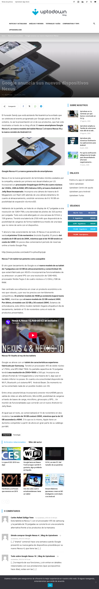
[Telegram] (41, 106)
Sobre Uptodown (76, 184)
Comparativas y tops (71, 24)
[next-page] (7, 501)
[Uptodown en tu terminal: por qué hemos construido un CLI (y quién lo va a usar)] (73, 113)
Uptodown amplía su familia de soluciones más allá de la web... (88, 128)
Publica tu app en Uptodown (81, 180)
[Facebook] (74, 2)
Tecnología (16, 435)
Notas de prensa (7, 2)
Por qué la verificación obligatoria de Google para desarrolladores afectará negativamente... (88, 157)
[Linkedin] (82, 2)
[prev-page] (3, 501)
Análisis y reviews (36, 24)
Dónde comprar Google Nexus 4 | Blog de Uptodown (34, 535)
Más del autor (35, 442)
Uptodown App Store (22, 2)
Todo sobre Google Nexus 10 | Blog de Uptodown (33, 556)
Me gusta (91, 213)
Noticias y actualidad (18, 24)
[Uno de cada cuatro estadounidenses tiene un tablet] (32, 480)
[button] (94, 23)
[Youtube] (95, 2)
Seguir (92, 218)
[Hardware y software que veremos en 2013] (11, 480)
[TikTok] (87, 2)
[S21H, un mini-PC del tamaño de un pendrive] (54, 453)
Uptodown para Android (79, 191)
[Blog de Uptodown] (49, 12)
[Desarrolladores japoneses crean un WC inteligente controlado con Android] (54, 480)
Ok (50, 585)
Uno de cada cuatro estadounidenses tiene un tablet (32, 491)
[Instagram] (78, 2)
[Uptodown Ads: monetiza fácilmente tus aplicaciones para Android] (73, 140)
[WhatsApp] (35, 106)
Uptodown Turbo (76, 195)
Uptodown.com (15, 30)
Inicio (4, 36)
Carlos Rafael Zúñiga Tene (22, 517)
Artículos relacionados (15, 442)
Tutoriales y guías (53, 24)
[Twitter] (91, 2)
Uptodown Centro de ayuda (81, 187)
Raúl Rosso (8, 95)
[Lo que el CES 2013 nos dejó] (11, 453)
